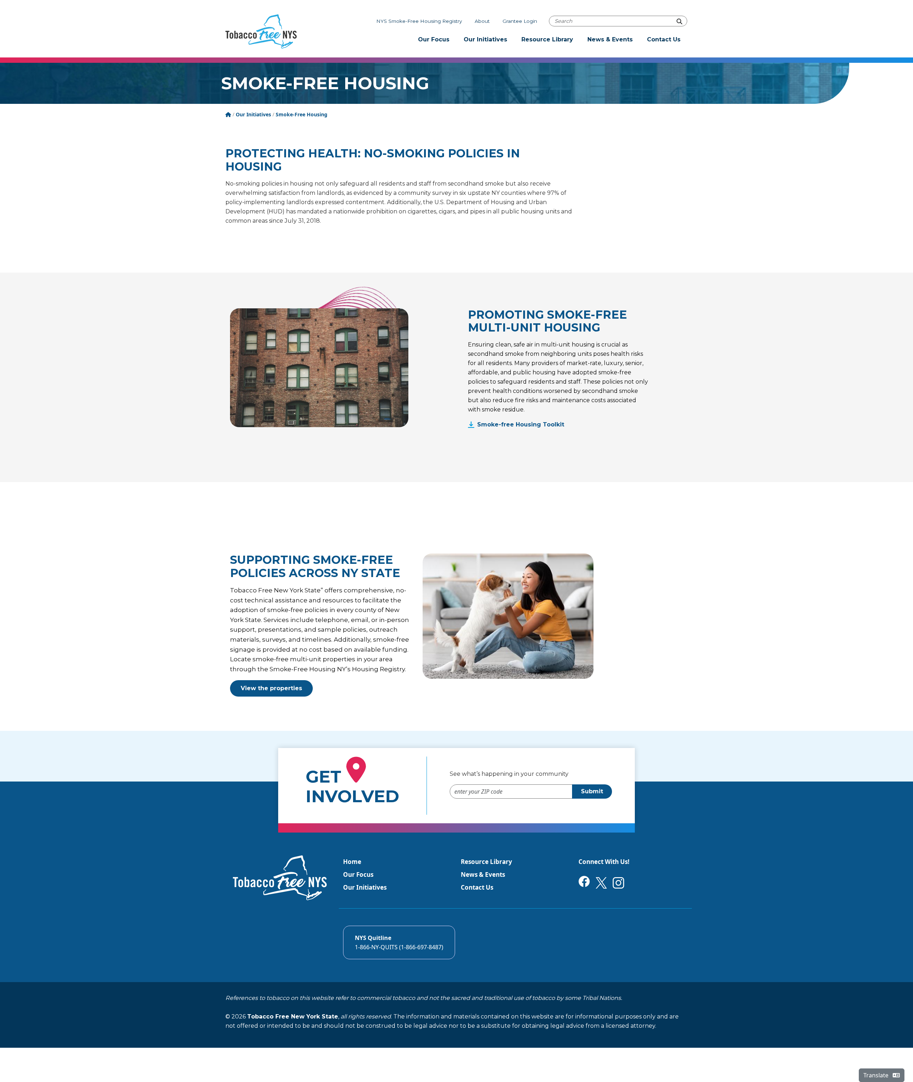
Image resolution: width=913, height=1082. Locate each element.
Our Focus (433, 39)
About (482, 21)
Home (352, 862)
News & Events (610, 39)
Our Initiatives (485, 39)
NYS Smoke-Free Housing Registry (419, 21)
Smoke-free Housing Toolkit (520, 424)
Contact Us (663, 39)
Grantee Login (520, 21)
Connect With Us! (603, 862)
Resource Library (547, 39)
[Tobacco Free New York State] (261, 31)
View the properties (271, 688)
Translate (876, 1075)
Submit (592, 791)
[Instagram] (618, 882)
